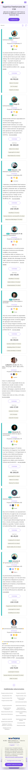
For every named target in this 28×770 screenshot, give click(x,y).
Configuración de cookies (14, 760)
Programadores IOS (21, 693)
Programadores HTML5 (7, 700)
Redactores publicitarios (7, 714)
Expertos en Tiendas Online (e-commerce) (7, 724)
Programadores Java (21, 695)
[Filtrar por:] (22, 25)
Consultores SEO (21, 723)
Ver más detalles (13, 134)
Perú (16, 244)
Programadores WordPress (7, 708)
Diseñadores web (21, 725)
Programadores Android (7, 693)
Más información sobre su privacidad (15, 757)
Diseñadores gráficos (21, 705)
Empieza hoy (14, 19)
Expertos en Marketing (21, 715)
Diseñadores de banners (7, 721)
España (15, 377)
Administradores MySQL (21, 702)
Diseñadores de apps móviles (21, 720)
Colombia (15, 181)
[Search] (26, 25)
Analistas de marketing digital (21, 712)
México (15, 572)
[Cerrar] (26, 758)
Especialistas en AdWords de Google (21, 708)
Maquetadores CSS (7, 695)
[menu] (25, 2)
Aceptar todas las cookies (14, 764)
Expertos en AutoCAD (7, 719)
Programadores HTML (7, 698)
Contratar (14, 73)
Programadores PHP (7, 705)
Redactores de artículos (7, 711)
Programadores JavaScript (21, 698)
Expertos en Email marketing (7, 728)
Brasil (15, 49)
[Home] (2, 2)
